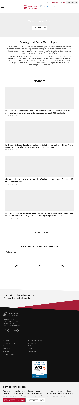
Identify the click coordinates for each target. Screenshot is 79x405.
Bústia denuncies (33, 343)
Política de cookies (8, 346)
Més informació (39, 28)
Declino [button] (21, 400)
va (64, 2)
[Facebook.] (6, 330)
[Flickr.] (19, 330)
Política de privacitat (9, 343)
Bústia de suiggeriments (35, 340)
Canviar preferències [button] (35, 400)
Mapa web (6, 351)
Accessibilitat (6, 348)
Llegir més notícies (39, 233)
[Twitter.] (10, 330)
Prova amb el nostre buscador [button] (17, 298)
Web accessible (72, 2)
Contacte (30, 346)
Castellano (45, 2)
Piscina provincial (33, 351)
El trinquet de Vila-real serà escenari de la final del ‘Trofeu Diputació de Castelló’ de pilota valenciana (39, 180)
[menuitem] (14, 340)
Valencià (55, 2)
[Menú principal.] (2, 6)
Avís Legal (6, 340)
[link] (39, 7)
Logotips (30, 348)
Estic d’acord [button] (9, 400)
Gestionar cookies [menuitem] (9, 354)
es (61, 2)
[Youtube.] (15, 330)
